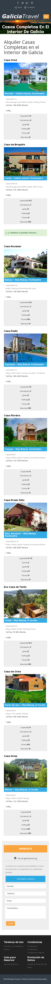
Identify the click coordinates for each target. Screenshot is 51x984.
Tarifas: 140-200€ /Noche (17, 291)
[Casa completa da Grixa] (25, 688)
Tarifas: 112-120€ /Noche (17, 801)
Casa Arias (10, 756)
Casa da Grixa (12, 671)
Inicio (20, 7)
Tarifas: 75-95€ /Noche (16, 632)
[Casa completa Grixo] (25, 77)
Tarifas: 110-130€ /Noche (17, 460)
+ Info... (8, 110)
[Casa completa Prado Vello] (25, 517)
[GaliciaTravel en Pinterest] (33, 4)
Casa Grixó (10, 60)
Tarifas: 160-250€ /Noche (17, 105)
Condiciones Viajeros (35, 952)
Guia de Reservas (11, 964)
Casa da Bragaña (14, 144)
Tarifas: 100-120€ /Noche (17, 717)
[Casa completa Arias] (25, 773)
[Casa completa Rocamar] (25, 263)
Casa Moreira (12, 415)
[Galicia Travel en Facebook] (18, 4)
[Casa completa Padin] (25, 348)
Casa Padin (11, 331)
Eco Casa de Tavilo (15, 587)
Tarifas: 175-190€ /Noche (17, 190)
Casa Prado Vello (14, 500)
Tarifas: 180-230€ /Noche (17, 547)
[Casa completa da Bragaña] (25, 161)
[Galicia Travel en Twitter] (23, 4)
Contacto (31, 7)
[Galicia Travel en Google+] (28, 4)
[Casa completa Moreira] (25, 432)
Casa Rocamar (12, 246)
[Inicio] (21, 17)
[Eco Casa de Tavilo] (25, 603)
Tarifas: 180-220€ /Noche (17, 376)
